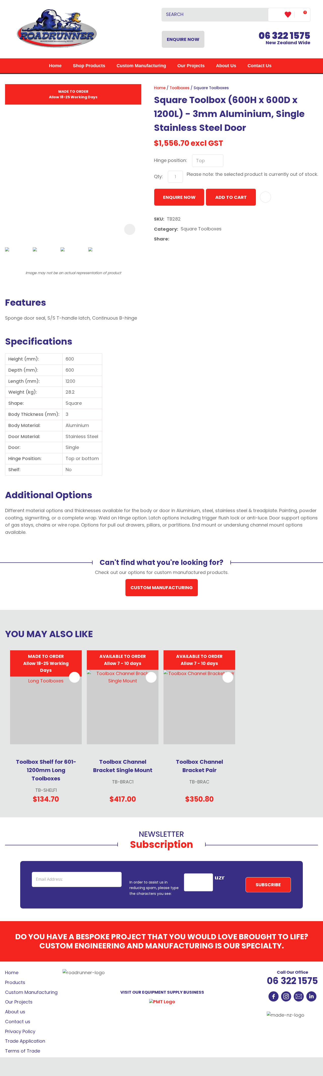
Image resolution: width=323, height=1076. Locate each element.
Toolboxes (180, 87)
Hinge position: (170, 160)
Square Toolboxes (211, 87)
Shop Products (89, 65)
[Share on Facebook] (173, 239)
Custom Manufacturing (141, 65)
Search (262, 14)
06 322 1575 (292, 980)
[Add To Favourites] (265, 197)
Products (15, 982)
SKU (158, 219)
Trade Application (25, 1041)
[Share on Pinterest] (195, 239)
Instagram (286, 996)
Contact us (17, 1021)
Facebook (273, 996)
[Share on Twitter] (179, 239)
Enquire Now (183, 39)
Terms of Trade (22, 1051)
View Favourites (290, 15)
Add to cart (231, 197)
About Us (226, 65)
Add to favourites (74, 677)
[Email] (188, 239)
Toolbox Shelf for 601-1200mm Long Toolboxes (46, 770)
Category (165, 229)
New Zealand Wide (284, 39)
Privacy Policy (20, 1031)
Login (276, 14)
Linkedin (311, 996)
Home (55, 65)
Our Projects (191, 65)
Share (161, 239)
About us (15, 1012)
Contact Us (260, 65)
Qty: (158, 176)
